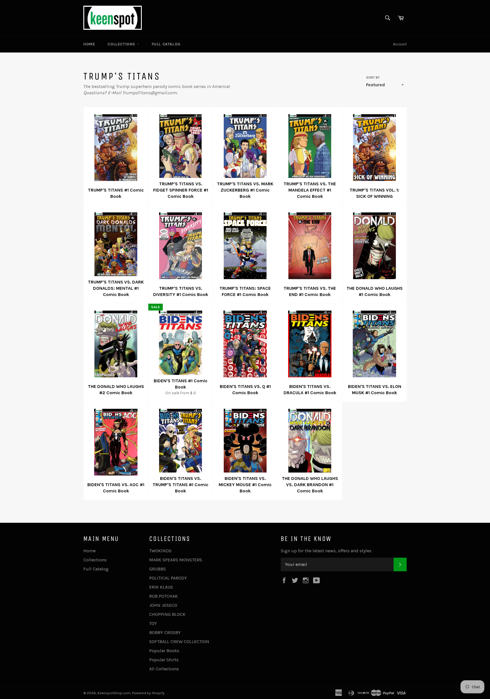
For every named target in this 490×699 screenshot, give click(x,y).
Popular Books (164, 650)
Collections (121, 44)
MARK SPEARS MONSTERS (175, 559)
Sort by (373, 77)
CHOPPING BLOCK (167, 614)
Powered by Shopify (148, 693)
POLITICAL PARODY (168, 578)
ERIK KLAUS (161, 587)
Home (89, 44)
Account (400, 44)
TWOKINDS (160, 550)
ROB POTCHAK (163, 596)
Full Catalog (166, 44)
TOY (153, 623)
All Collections (164, 668)
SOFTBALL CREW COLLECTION (179, 641)
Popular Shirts (164, 659)
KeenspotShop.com (114, 693)
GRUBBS (157, 569)
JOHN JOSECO (163, 605)
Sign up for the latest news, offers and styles (326, 550)
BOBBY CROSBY (165, 632)
